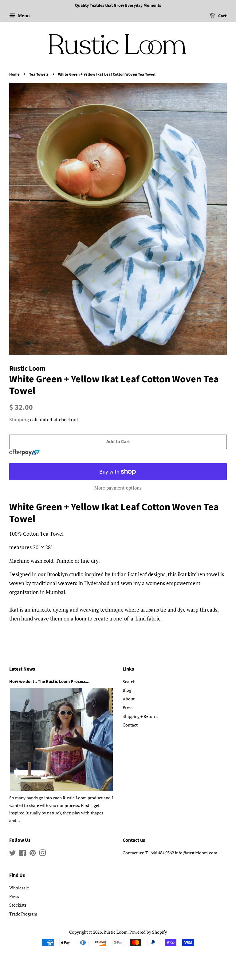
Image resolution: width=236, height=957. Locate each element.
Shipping (19, 419)
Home (14, 74)
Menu (23, 15)
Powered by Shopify (148, 932)
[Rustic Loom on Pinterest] (32, 854)
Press (127, 707)
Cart (222, 16)
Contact (130, 725)
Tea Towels (39, 74)
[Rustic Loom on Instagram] (42, 854)
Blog (127, 690)
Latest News (22, 669)
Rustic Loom (116, 932)
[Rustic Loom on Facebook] (22, 854)
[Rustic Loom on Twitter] (12, 854)
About (129, 699)
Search (129, 681)
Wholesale (19, 888)
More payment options (118, 488)
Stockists (17, 905)
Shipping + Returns (140, 716)
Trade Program (23, 914)
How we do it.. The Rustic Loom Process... (49, 681)
